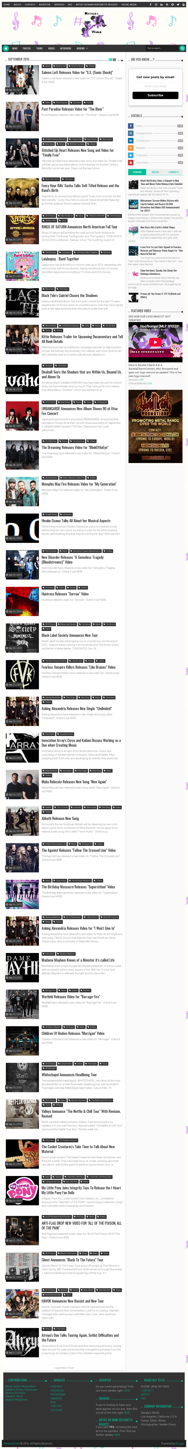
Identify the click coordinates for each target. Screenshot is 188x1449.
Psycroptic (92, 1064)
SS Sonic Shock (77, 66)
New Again (67, 771)
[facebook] (150, 4)
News (14, 48)
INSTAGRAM (57, 1394)
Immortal (77, 807)
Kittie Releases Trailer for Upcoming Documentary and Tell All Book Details (82, 339)
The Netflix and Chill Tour (101, 1100)
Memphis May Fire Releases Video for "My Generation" (79, 484)
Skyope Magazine (16, 1399)
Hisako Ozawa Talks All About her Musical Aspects (76, 520)
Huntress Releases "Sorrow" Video (65, 594)
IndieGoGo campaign (70, 326)
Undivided (109, 697)
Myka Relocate (51, 771)
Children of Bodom (52, 1027)
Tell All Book (110, 326)
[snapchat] (172, 4)
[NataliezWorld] (6, 48)
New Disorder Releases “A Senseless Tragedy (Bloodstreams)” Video (73, 559)
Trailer (48, 330)
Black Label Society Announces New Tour (70, 635)
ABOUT (17, 4)
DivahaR (48, 366)
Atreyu (48, 1329)
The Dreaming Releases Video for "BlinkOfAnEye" (75, 447)
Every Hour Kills (52, 179)
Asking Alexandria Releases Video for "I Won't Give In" (78, 928)
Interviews (65, 48)
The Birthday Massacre (81, 881)
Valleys (58, 1105)
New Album (92, 139)
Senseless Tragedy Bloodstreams (87, 551)
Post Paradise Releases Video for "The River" (73, 109)
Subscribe (155, 95)
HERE (126, 1390)
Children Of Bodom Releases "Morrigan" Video (73, 1033)
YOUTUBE (56, 1410)
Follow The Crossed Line (55, 844)
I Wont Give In (92, 917)
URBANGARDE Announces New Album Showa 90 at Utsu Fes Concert (80, 411)
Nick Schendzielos (53, 1295)
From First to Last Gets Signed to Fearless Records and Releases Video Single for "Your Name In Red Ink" (161, 250)
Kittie (86, 326)
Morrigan (70, 1027)
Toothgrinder (50, 221)
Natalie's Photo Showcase (21, 1389)
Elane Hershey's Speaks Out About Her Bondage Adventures (158, 272)
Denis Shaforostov (73, 917)
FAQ (70, 4)
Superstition (61, 881)
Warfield (86, 990)
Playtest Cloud (14, 1396)
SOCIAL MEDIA (129, 4)
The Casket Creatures (68, 1140)
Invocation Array (66, 734)
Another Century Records (55, 139)
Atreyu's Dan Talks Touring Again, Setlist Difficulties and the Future (80, 1337)
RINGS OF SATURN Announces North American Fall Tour (80, 226)
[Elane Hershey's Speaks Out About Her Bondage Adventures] (133, 274)
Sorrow (72, 588)
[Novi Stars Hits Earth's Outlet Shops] (133, 231)
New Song (49, 144)
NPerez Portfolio (15, 1393)
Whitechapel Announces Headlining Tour (69, 1074)
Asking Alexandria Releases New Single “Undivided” (77, 708)
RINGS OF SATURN (96, 216)
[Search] (182, 48)
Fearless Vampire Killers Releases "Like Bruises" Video (78, 667)
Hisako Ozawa (51, 514)
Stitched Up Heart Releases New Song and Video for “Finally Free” (78, 152)
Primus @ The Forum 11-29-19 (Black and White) (160, 295)
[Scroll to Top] (183, 1442)
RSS (53, 1402)
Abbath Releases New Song (60, 818)
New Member (104, 1290)
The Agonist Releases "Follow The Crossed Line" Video (79, 850)
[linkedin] (161, 4)
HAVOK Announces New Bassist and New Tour (73, 1301)
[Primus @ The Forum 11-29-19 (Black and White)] (133, 297)
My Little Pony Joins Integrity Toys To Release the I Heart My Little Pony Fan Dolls (81, 1190)
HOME (7, 4)
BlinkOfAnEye (50, 441)
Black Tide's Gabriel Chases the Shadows (70, 295)
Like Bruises (76, 661)
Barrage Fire (50, 990)
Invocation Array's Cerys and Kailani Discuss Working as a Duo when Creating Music (81, 742)
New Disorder (51, 551)
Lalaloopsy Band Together (87, 252)
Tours (39, 48)
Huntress (49, 588)
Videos (51, 48)
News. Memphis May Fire (73, 478)
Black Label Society (68, 624)
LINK (141, 379)
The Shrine (110, 624)
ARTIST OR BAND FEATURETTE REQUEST (97, 4)
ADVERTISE (44, 4)
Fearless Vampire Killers (55, 661)
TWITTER (56, 1406)
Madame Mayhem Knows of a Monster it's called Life (78, 960)
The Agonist (87, 844)
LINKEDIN (56, 1398)
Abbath (48, 807)
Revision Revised (78, 1100)
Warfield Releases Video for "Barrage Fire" (71, 996)
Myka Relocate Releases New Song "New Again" (74, 781)
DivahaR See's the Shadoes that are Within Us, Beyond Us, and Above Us (82, 374)
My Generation (51, 478)
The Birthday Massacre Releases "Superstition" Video (78, 886)
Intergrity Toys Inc (52, 1182)
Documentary (50, 326)
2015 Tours (50, 216)
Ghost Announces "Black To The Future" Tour (72, 1259)
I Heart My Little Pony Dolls (100, 1177)
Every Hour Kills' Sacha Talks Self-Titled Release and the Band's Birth (80, 188)
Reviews (81, 48)
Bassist (63, 1290)
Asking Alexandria (52, 697)
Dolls (47, 1177)
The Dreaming (78, 441)
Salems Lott (61, 66)
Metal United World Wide (20, 1386)
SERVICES (59, 4)
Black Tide (49, 289)
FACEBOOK (57, 1390)
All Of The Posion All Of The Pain (58, 1217)
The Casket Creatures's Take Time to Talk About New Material (78, 1149)
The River (77, 103)
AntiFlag (80, 1217)
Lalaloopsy (66, 252)
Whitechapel (50, 1068)
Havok (75, 1290)
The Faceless (115, 216)
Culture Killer (66, 1064)
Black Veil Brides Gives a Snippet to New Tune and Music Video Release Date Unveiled (161, 182)
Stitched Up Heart (77, 144)
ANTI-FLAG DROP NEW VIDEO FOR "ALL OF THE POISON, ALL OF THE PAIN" (82, 1225)
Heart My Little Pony (75, 1177)
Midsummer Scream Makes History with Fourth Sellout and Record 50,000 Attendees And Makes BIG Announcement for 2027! (160, 205)
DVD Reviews (50, 252)
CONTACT (30, 4)
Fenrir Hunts (62, 807)
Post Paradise (61, 103)
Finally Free (76, 139)
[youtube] (183, 4)
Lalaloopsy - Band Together (60, 258)
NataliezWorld (12, 1443)
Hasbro (58, 1177)
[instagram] (156, 4)
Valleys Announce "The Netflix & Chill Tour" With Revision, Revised (81, 1113)
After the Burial (66, 216)
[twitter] (178, 4)
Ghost (84, 1253)
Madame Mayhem (67, 954)
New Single (107, 139)
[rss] (167, 4)
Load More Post (64, 1368)
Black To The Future (68, 1253)
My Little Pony (71, 1182)
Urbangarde (102, 402)
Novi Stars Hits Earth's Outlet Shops (157, 227)
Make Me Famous (110, 917)
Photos (27, 48)
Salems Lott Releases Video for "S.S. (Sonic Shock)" (77, 72)
